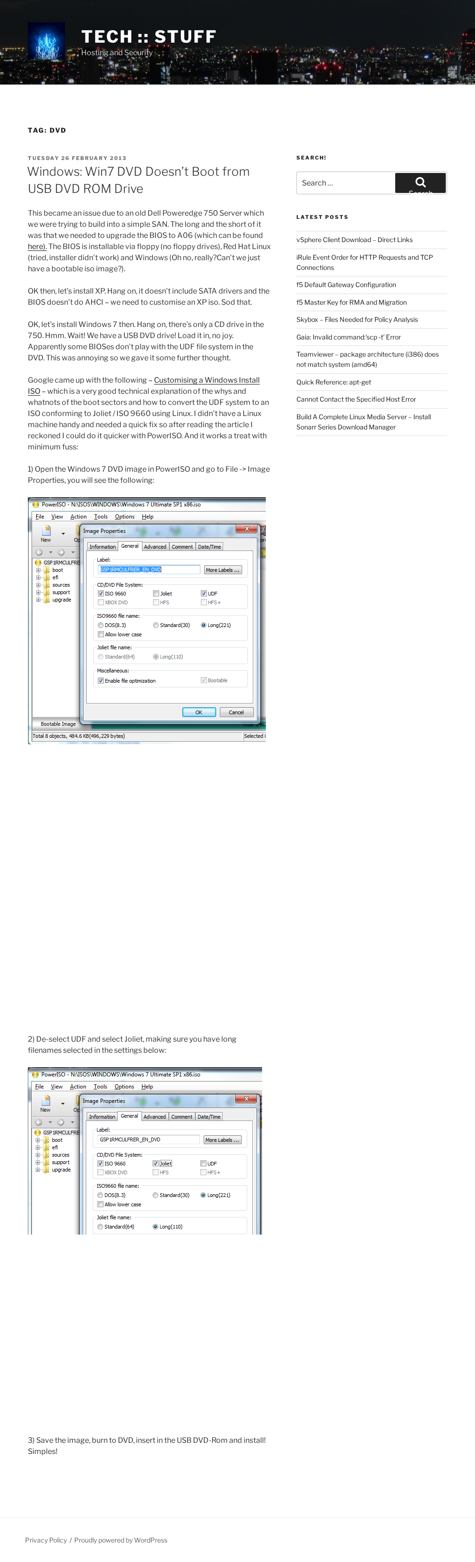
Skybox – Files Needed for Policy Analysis (357, 319)
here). (37, 246)
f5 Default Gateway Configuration (346, 284)
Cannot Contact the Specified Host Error (356, 399)
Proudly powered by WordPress (120, 1540)
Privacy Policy (46, 1540)
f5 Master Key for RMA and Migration (351, 302)
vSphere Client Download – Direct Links (354, 239)
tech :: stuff (149, 36)
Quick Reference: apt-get (333, 382)
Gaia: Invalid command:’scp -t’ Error (348, 337)
